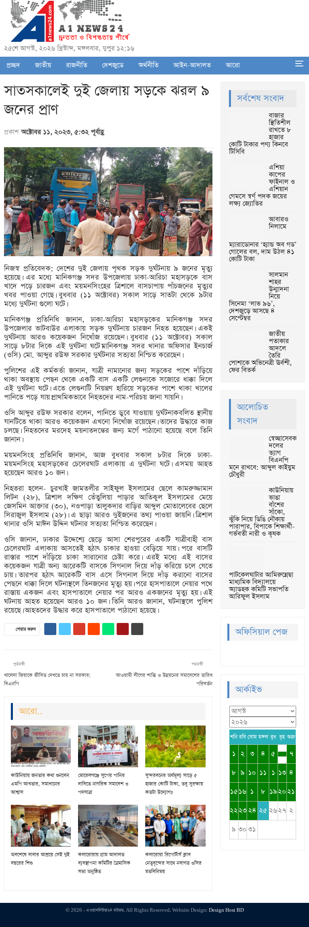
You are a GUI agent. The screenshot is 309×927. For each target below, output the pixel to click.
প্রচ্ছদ (13, 65)
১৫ (234, 791)
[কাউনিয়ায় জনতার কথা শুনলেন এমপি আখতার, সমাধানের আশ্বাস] (41, 746)
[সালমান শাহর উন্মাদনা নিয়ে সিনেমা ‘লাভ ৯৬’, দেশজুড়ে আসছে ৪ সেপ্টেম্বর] (246, 284)
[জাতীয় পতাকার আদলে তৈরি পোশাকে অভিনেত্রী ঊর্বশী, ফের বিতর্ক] (246, 343)
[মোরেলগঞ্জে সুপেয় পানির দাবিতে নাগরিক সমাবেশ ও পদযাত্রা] (108, 746)
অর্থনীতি (148, 65)
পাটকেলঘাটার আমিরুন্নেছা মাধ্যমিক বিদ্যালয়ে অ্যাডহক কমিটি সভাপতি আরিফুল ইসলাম (261, 585)
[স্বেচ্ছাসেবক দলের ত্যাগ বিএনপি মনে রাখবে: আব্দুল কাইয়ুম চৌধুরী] (246, 448)
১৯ (273, 791)
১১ (263, 772)
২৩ (243, 810)
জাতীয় (43, 65)
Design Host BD (226, 910)
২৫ (263, 810)
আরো (233, 65)
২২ (234, 810)
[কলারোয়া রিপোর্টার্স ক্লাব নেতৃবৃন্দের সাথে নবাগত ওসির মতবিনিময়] (175, 826)
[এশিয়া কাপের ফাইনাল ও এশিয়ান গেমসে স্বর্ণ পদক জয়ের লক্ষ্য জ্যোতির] (246, 177)
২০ (282, 791)
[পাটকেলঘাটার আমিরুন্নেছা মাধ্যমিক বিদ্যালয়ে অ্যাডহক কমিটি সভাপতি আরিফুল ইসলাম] (246, 559)
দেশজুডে (113, 65)
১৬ (242, 791)
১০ (252, 772)
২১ (291, 791)
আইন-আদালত (192, 65)
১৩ (282, 772)
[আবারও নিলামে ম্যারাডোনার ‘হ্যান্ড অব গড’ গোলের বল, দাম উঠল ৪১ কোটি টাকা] (246, 229)
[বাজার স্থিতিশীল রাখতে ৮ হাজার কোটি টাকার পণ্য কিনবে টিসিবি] (246, 125)
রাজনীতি (76, 65)
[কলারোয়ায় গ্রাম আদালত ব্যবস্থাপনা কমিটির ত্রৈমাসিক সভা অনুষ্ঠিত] (108, 826)
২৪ (252, 810)
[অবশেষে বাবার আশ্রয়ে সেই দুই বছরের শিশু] (41, 826)
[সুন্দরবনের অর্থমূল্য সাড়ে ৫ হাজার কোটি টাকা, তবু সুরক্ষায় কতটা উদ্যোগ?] (175, 746)
